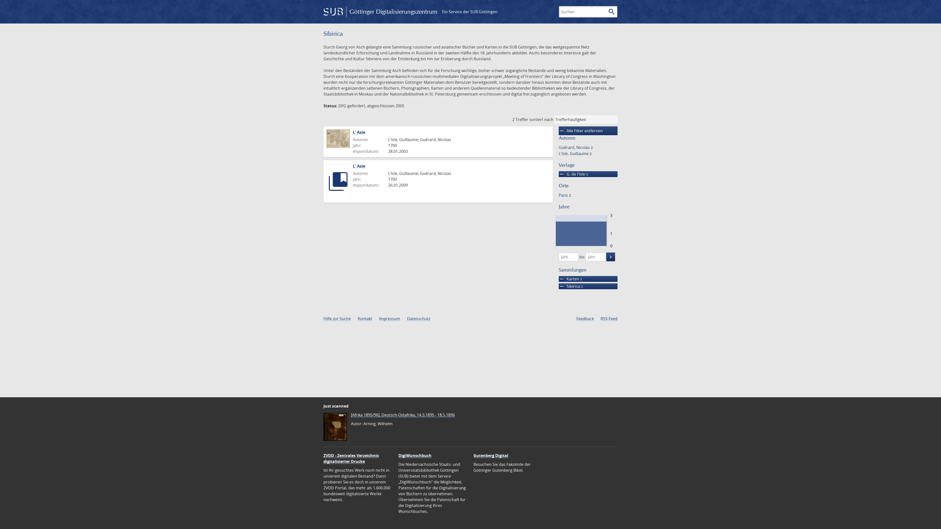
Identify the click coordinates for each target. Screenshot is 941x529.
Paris (565, 195)
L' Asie (359, 132)
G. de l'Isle (573, 174)
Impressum (389, 318)
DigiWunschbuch (415, 455)
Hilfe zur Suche (337, 318)
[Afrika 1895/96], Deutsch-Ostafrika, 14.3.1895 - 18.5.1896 (403, 415)
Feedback (585, 318)
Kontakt (365, 318)
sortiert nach (541, 119)
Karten (570, 279)
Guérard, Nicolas (576, 147)
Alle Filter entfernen (581, 131)
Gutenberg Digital (490, 455)
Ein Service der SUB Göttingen (469, 11)
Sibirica (571, 286)
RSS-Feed (609, 318)
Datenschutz (418, 318)
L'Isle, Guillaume (575, 153)
